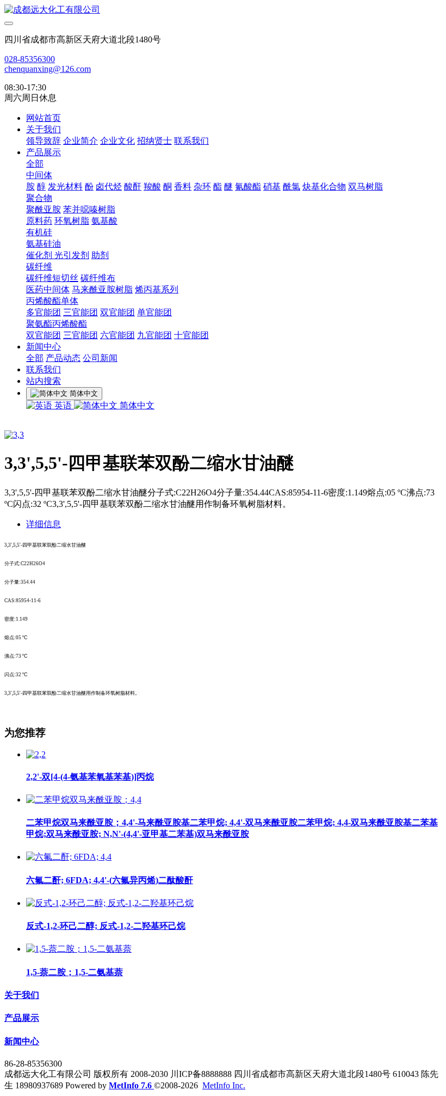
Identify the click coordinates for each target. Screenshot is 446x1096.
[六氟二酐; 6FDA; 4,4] (69, 856)
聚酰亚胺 (43, 209)
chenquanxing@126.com (47, 69)
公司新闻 (100, 358)
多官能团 (43, 312)
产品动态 (63, 358)
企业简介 (80, 140)
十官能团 (191, 335)
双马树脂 (365, 186)
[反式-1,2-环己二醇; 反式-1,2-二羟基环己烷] (110, 903)
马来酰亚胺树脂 (102, 289)
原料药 (39, 220)
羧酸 (152, 186)
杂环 (202, 186)
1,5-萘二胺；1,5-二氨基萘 (74, 972)
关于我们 (43, 129)
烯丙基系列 (156, 289)
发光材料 (65, 186)
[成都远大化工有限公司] (223, 10)
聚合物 (39, 198)
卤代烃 (109, 186)
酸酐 (132, 186)
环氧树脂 (71, 220)
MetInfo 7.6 (130, 1085)
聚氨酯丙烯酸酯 (56, 323)
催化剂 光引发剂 (57, 255)
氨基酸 (104, 220)
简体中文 (135, 405)
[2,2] (36, 754)
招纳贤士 (154, 140)
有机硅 (39, 232)
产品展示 (43, 152)
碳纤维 (39, 266)
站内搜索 (43, 380)
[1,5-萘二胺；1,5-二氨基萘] (79, 948)
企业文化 (117, 140)
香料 (182, 186)
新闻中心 (43, 346)
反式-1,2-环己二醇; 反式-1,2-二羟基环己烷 (105, 925)
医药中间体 (48, 289)
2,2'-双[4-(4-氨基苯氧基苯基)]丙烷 (90, 776)
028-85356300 (29, 59)
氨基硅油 (43, 243)
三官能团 (80, 312)
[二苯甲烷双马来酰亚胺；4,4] (83, 799)
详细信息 (43, 524)
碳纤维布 (97, 278)
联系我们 (191, 140)
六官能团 (117, 335)
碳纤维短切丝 (52, 278)
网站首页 (43, 118)
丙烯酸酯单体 (52, 300)
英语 (63, 405)
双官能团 (117, 312)
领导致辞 (43, 140)
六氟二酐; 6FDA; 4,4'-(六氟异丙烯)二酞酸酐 (109, 880)
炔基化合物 (324, 186)
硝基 (272, 186)
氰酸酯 (248, 186)
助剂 (100, 255)
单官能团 (154, 312)
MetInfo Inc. (223, 1085)
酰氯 (291, 186)
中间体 (39, 175)
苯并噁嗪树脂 (89, 209)
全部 (35, 163)
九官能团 (154, 335)
